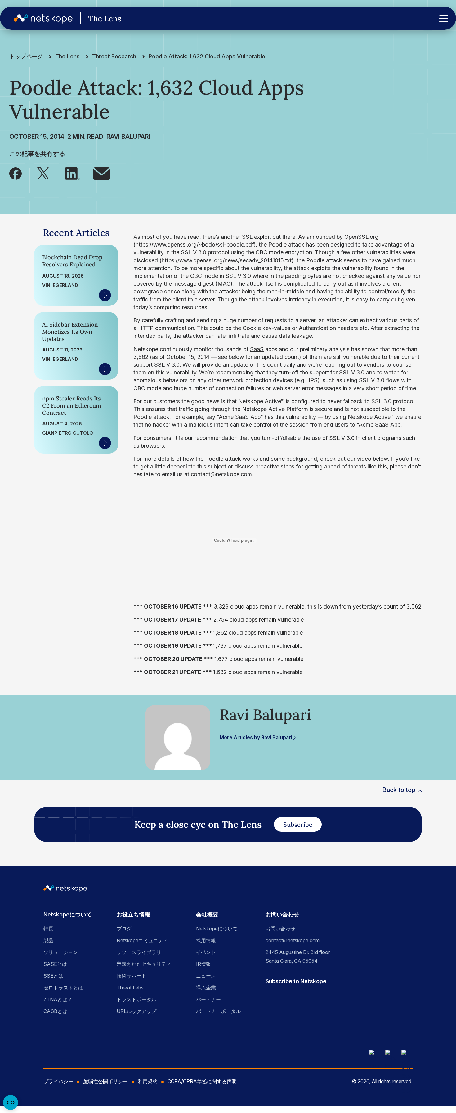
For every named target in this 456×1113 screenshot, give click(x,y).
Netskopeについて (67, 914)
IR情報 (203, 964)
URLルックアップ (136, 1011)
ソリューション (60, 952)
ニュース (206, 976)
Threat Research (114, 56)
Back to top (398, 790)
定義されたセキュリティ (144, 964)
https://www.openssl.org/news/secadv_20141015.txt (227, 260)
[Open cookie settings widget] (10, 1102)
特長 (48, 928)
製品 (48, 940)
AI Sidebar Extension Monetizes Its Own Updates (70, 331)
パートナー (208, 999)
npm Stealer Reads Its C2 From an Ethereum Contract (71, 405)
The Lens (67, 56)
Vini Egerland (60, 285)
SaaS (257, 349)
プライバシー (58, 1081)
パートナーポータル (218, 1011)
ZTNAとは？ (57, 999)
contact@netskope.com (293, 940)
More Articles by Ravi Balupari (256, 737)
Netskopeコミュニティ (142, 940)
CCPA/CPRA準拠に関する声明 (202, 1081)
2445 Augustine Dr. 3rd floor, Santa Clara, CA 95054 (298, 956)
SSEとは (53, 976)
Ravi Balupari (128, 136)
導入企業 (206, 987)
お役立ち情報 (133, 914)
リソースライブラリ (139, 952)
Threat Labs (130, 987)
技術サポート (131, 976)
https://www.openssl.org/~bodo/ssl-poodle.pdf (195, 244)
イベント (206, 952)
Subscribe (297, 824)
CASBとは (55, 1011)
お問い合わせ (282, 914)
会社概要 (207, 914)
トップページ (26, 56)
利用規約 (148, 1081)
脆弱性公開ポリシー (105, 1081)
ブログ (124, 928)
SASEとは (55, 964)
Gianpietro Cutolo (67, 433)
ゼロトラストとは (63, 987)
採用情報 (206, 940)
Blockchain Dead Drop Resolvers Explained (72, 261)
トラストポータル (136, 999)
